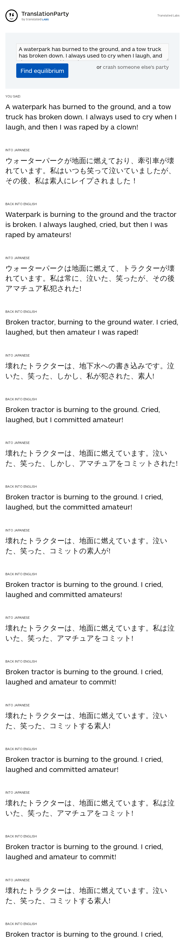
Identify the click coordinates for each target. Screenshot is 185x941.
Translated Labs (168, 15)
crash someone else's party (136, 67)
